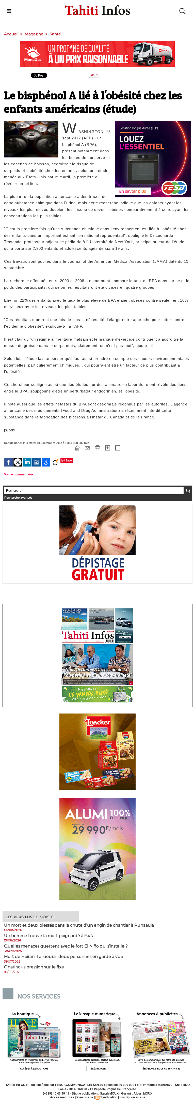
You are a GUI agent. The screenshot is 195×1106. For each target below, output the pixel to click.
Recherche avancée (18, 497)
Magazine (34, 34)
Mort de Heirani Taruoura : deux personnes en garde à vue (63, 956)
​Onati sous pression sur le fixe (34, 967)
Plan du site (84, 1097)
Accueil (11, 34)
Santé (55, 34)
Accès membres (62, 1097)
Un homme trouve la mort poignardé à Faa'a (49, 936)
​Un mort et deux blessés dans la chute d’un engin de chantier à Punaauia (79, 925)
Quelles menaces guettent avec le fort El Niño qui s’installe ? (66, 946)
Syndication (108, 1097)
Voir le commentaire (18, 474)
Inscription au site (132, 1097)
